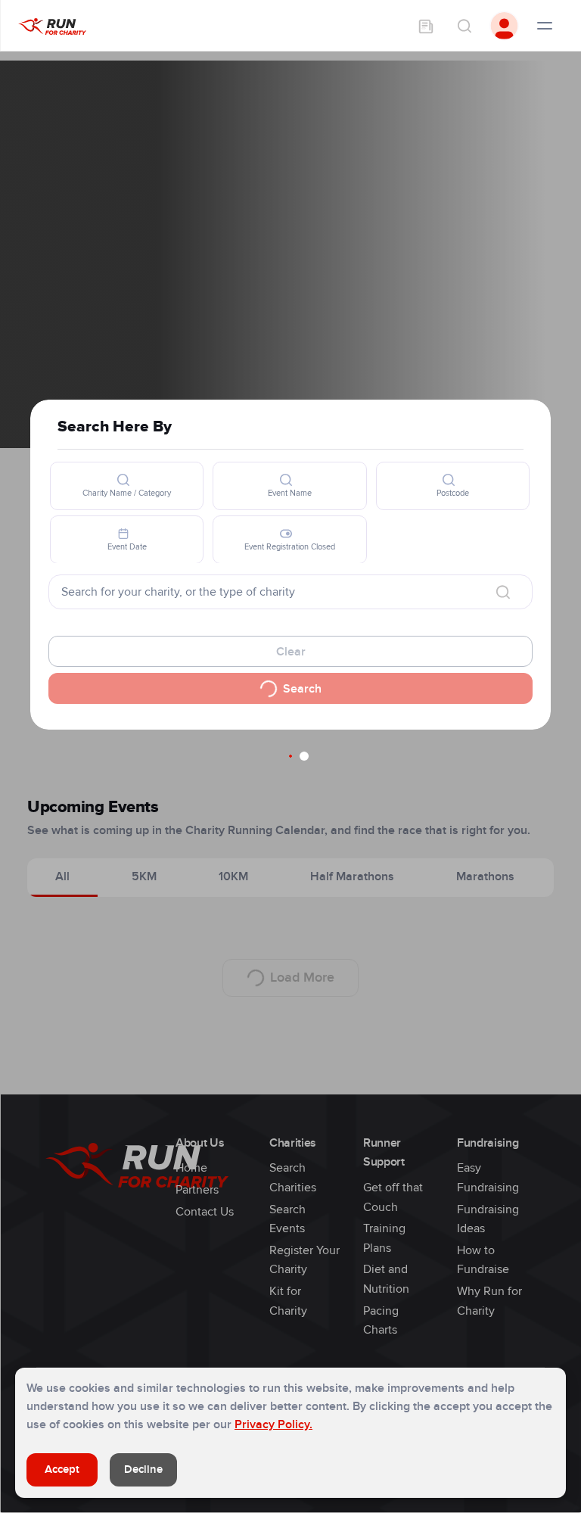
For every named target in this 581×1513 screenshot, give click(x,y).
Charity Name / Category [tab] (126, 493)
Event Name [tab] (290, 493)
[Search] (464, 26)
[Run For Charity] (52, 26)
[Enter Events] (426, 26)
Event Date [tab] (127, 547)
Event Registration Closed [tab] (289, 547)
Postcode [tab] (453, 493)
